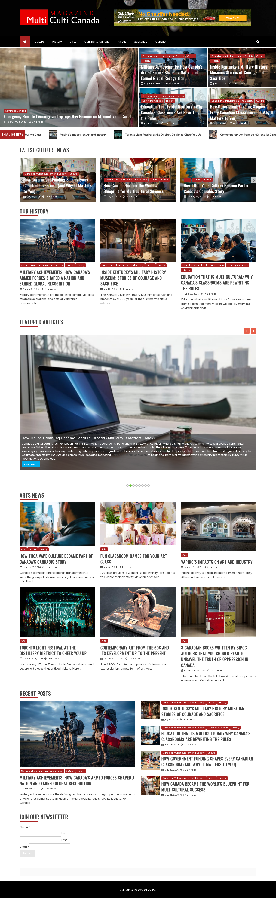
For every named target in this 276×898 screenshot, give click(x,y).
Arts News (32, 494)
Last (64, 839)
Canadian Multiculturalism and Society (26, 104)
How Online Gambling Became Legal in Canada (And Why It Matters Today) (135, 188)
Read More (30, 463)
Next (253, 179)
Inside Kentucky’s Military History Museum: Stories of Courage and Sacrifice (238, 72)
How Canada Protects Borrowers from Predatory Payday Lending (215, 188)
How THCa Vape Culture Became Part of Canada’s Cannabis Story (56, 188)
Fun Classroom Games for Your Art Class (133, 557)
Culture (39, 41)
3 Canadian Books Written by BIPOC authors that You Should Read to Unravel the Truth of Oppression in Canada (214, 655)
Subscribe (140, 41)
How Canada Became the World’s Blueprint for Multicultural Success (205, 785)
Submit (27, 852)
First (64, 832)
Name (25, 826)
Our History (34, 211)
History (57, 41)
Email (24, 845)
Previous (22, 179)
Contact (160, 41)
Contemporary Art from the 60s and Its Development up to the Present (186, 134)
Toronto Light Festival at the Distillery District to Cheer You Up (85, 134)
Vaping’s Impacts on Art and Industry (217, 560)
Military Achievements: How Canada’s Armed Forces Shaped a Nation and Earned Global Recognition (172, 72)
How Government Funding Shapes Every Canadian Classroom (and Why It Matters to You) (242, 112)
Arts (73, 41)
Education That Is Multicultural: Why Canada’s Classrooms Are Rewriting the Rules (68, 113)
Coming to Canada (96, 41)
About (122, 41)
